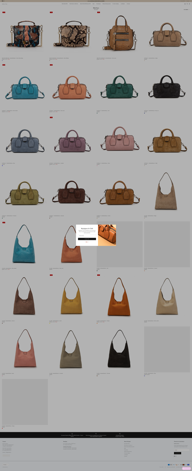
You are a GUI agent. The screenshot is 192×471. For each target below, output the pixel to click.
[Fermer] (115, 226)
